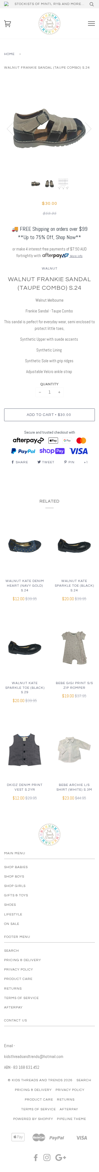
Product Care (18, 979)
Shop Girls (15, 886)
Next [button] (85, 128)
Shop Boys (14, 876)
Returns (13, 988)
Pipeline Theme (71, 1119)
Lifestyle (13, 914)
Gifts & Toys (16, 895)
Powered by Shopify (33, 1119)
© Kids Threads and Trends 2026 (40, 1080)
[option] (49, 128)
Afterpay (13, 1007)
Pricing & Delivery (22, 960)
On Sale (11, 924)
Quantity (49, 384)
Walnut (49, 268)
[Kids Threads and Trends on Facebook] (36, 1159)
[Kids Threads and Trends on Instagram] (47, 1159)
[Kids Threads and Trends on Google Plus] (61, 1159)
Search (11, 951)
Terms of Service (21, 998)
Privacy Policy (18, 969)
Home (9, 54)
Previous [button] (13, 128)
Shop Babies (16, 867)
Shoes (10, 905)
